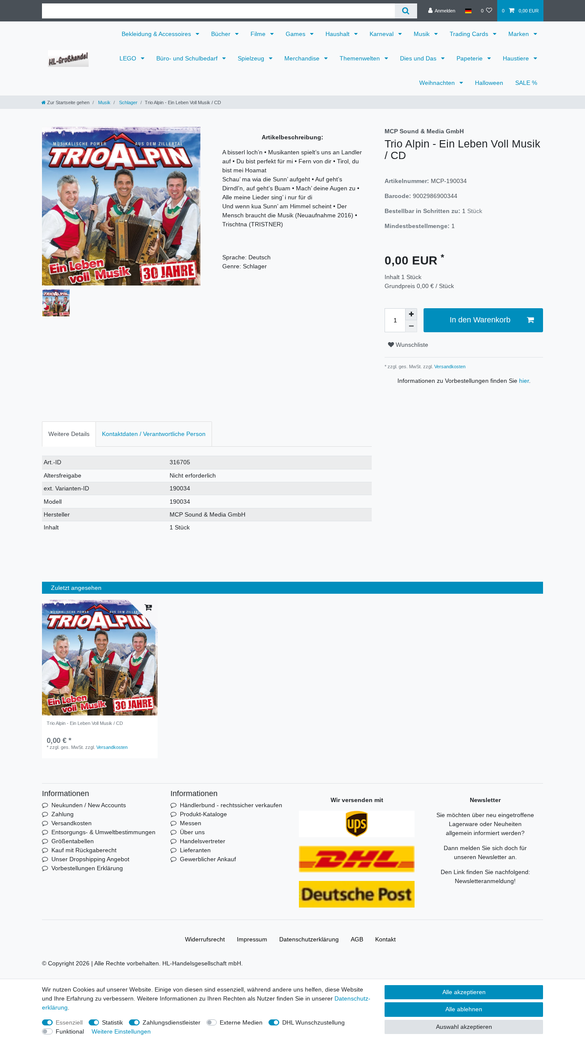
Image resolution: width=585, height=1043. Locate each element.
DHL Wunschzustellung (313, 1022)
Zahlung (62, 814)
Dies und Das (419, 58)
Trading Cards (470, 33)
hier (524, 380)
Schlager (127, 102)
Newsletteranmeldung (484, 881)
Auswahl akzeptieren (464, 1026)
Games (296, 33)
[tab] (69, 434)
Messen (190, 823)
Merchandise (302, 58)
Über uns (192, 832)
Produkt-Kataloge (203, 814)
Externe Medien (241, 1022)
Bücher (221, 33)
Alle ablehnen (463, 1009)
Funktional (70, 1031)
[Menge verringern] (411, 326)
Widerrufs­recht (205, 939)
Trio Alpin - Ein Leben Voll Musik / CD (85, 723)
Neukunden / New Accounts (88, 805)
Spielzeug (252, 58)
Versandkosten (449, 366)
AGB (357, 939)
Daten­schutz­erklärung (309, 939)
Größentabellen (72, 841)
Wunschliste (411, 344)
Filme (259, 33)
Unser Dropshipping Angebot (90, 859)
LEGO (128, 58)
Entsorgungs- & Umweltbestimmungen (103, 832)
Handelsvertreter (202, 841)
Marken (519, 33)
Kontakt (385, 939)
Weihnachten (438, 82)
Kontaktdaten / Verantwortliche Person (154, 433)
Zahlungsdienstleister (171, 1022)
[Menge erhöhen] (411, 314)
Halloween (489, 82)
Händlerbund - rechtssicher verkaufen (231, 805)
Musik (422, 33)
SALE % (526, 82)
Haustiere (517, 58)
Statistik (112, 1022)
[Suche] (406, 10)
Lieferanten (195, 850)
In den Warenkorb (480, 320)
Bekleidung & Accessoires (157, 33)
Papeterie (470, 58)
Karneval (382, 33)
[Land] (468, 10)
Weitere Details (69, 433)
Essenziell (69, 1022)
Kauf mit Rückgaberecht (83, 850)
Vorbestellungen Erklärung (87, 868)
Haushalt (338, 33)
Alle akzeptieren (464, 992)
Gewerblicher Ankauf (208, 859)
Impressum (252, 939)
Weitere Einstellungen (121, 1031)
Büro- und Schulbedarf (187, 58)
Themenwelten (361, 58)
